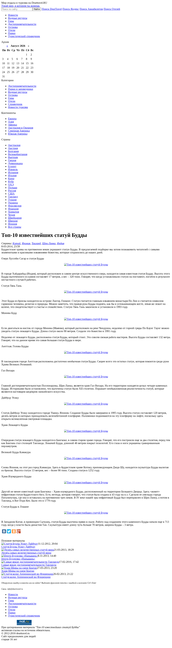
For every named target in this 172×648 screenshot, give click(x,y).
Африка (12, 124)
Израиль (13, 169)
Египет (12, 166)
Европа (12, 118)
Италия (12, 175)
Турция (12, 199)
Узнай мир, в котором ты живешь (20, 5)
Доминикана (15, 163)
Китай (16, 243)
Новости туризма (18, 107)
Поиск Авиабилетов (91, 9)
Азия (11, 121)
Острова (13, 27)
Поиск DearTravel (52, 9)
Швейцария (15, 217)
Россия (12, 190)
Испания (13, 172)
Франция (13, 208)
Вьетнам (13, 157)
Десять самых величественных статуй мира (26, 552)
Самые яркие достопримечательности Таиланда (28, 564)
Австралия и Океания (20, 127)
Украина (13, 202)
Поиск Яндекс (70, 9)
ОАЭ (11, 184)
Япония (12, 223)
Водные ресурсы (17, 18)
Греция (12, 160)
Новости (13, 15)
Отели (11, 30)
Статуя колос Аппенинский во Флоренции (26, 577)
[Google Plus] (19, 531)
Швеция (12, 220)
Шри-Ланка (49, 243)
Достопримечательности (22, 24)
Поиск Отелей (112, 9)
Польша (12, 187)
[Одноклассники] (14, 531)
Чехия (11, 214)
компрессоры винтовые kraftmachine (86, 642)
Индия (60, 243)
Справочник (15, 104)
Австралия (14, 145)
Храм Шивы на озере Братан (17, 570)
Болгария (13, 151)
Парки (11, 33)
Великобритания (17, 154)
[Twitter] (9, 531)
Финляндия (14, 205)
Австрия (13, 148)
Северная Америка (19, 130)
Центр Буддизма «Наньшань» (18, 558)
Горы (11, 21)
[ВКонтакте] (4, 531)
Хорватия (13, 211)
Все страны (14, 226)
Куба (11, 181)
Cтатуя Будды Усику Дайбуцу (18, 546)
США (11, 193)
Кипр (11, 178)
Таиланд (13, 196)
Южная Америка (17, 133)
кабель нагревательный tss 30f (86, 645)
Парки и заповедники (20, 89)
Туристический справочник (24, 36)
